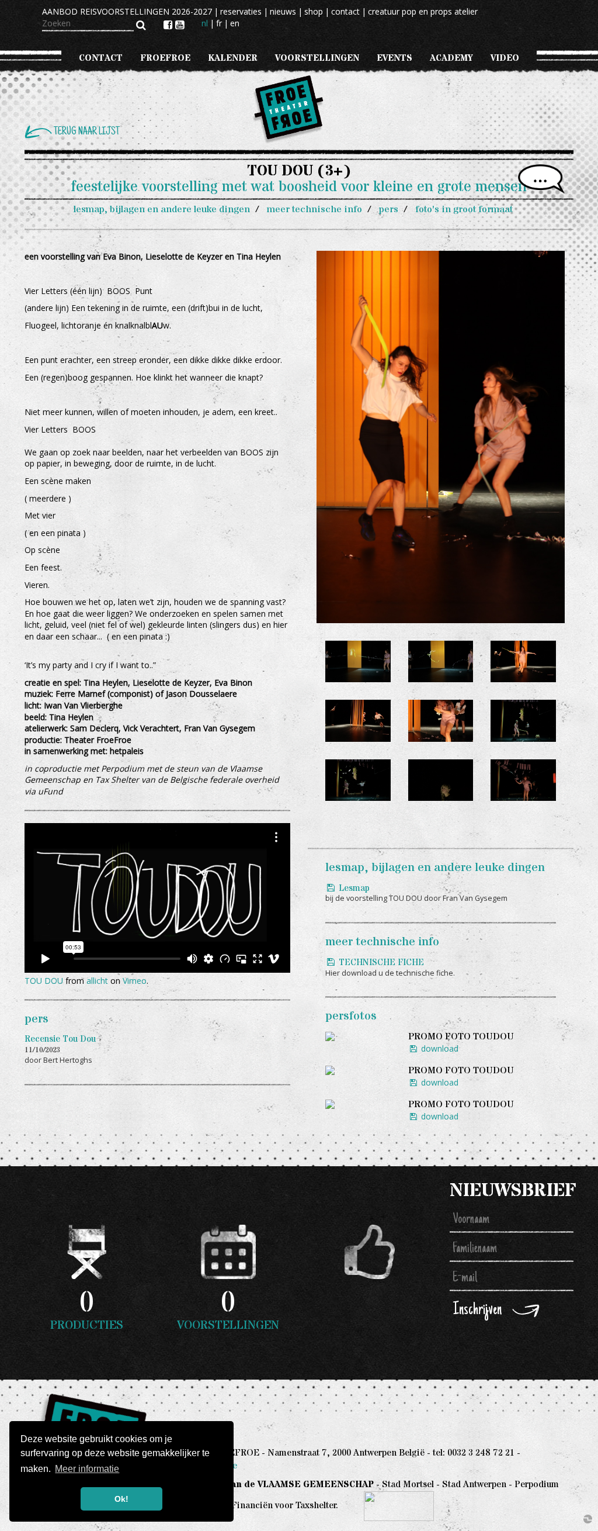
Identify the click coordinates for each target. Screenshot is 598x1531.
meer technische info (314, 209)
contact (345, 11)
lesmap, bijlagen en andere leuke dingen (162, 209)
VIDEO (505, 58)
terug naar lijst (87, 132)
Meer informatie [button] (87, 1469)
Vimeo (135, 980)
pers (388, 209)
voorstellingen (317, 58)
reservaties (241, 11)
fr (219, 23)
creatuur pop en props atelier (423, 11)
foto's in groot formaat (464, 209)
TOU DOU (44, 980)
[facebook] (169, 25)
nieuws (283, 11)
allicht (97, 980)
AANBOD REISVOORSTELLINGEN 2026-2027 (127, 11)
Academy (451, 58)
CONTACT (101, 58)
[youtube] (179, 25)
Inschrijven (477, 1310)
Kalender (233, 58)
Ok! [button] (121, 1499)
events (394, 58)
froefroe (165, 58)
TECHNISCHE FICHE (380, 962)
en (234, 23)
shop (313, 11)
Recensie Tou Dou (60, 1039)
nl (204, 23)
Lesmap (353, 888)
